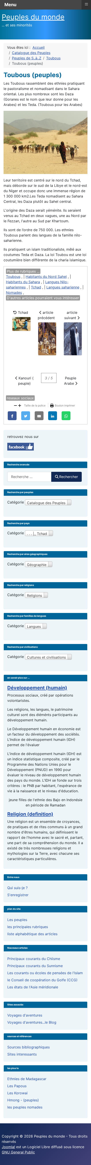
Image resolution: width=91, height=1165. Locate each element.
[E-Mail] (39, 415)
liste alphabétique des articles (32, 934)
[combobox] (29, 477)
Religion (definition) (30, 814)
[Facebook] (12, 415)
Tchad (36, 287)
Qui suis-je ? (17, 888)
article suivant (70, 315)
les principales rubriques (27, 927)
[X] (25, 415)
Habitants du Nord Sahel (46, 276)
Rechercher (68, 476)
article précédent (46, 315)
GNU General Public (18, 1152)
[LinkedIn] (52, 415)
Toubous (13, 276)
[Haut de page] (83, 1156)
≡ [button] (86, 4)
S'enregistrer (17, 895)
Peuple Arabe (70, 381)
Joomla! (8, 1147)
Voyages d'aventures (24, 1015)
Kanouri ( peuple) (25, 381)
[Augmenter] (19, 405)
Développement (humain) (37, 688)
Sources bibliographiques (28, 1047)
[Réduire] (15, 405)
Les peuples (17, 919)
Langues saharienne (62, 287)
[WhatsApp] (66, 415)
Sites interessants (22, 1054)
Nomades (14, 292)
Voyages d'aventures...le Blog (31, 1022)
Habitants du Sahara (23, 282)
